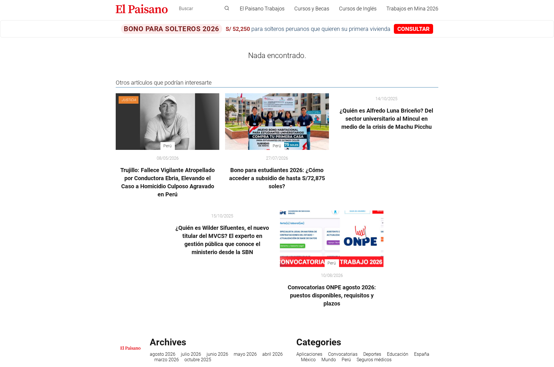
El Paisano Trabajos (262, 8)
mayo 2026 (245, 354)
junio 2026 (217, 354)
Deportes (372, 354)
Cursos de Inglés (358, 8)
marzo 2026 (166, 359)
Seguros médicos (374, 359)
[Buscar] (227, 8)
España (421, 354)
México (308, 359)
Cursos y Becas (311, 8)
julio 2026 (191, 354)
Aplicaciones (309, 354)
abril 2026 (272, 354)
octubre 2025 (197, 359)
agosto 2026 (162, 354)
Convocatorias (343, 354)
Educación (397, 354)
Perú (346, 359)
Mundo (328, 359)
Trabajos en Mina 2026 (412, 8)
